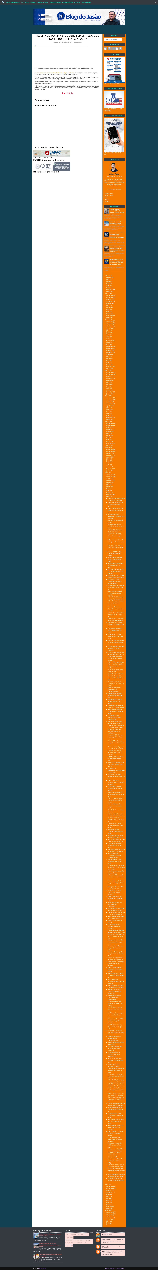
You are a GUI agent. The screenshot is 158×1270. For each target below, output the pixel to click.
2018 (108, 473)
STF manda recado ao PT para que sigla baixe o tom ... (116, 542)
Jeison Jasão (114, 174)
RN (22, 2)
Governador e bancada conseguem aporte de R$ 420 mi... (115, 1076)
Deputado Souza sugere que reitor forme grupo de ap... (116, 975)
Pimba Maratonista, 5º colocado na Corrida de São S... (115, 898)
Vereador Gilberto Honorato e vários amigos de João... (116, 609)
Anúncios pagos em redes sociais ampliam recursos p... (116, 642)
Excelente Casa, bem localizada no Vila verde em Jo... (115, 825)
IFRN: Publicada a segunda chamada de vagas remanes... (116, 648)
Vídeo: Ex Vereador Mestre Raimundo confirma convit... (116, 603)
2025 (108, 293)
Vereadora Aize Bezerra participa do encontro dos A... (116, 624)
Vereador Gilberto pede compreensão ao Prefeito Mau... (115, 954)
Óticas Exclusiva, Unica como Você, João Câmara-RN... (116, 678)
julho (109, 279)
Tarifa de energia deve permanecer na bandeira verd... (115, 1060)
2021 (108, 396)
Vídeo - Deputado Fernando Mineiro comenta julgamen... (116, 782)
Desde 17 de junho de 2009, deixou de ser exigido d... (114, 892)
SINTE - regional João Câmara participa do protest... (114, 553)
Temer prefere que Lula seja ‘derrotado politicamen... (115, 904)
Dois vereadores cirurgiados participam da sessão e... (116, 981)
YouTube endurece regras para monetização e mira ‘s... (116, 1015)
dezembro (111, 295)
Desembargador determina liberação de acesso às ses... (116, 1070)
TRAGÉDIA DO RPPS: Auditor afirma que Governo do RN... (114, 1155)
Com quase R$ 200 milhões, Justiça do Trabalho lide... (114, 1054)
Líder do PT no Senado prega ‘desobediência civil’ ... (116, 743)
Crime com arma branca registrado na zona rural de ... (116, 1170)
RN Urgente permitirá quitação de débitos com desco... (115, 1003)
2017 (108, 1184)
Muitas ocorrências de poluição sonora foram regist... (115, 1145)
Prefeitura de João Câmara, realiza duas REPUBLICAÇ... (114, 717)
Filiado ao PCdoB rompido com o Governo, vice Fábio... (116, 1121)
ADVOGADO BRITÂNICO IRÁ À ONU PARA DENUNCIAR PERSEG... (115, 532)
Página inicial (109, 193)
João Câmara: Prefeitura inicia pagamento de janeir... (115, 565)
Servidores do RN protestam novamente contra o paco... (114, 581)
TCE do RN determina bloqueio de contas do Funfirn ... (115, 806)
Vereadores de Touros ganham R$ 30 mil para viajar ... (115, 788)
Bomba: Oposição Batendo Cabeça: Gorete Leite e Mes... (116, 615)
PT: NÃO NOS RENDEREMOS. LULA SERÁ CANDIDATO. (116, 770)
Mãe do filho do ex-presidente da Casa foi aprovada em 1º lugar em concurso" (78, 1242)
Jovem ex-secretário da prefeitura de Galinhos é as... (115, 1109)
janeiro (109, 291)
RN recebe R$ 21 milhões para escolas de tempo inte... (115, 942)
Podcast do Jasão (42, 2)
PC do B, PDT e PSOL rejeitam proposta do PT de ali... (115, 636)
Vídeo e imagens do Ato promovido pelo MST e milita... (115, 800)
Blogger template (109, 1268)
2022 (108, 370)
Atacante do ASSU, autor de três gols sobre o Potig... (115, 1161)
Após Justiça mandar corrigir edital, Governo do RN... (116, 526)
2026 (108, 275)
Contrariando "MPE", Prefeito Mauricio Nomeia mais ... (116, 820)
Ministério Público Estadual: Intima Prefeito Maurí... (115, 831)
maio (109, 283)
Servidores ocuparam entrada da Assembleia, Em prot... (116, 776)
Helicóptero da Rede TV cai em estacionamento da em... (116, 794)
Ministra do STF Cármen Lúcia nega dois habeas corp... (115, 737)
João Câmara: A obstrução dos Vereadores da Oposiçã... (116, 963)
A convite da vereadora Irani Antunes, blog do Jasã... (115, 630)
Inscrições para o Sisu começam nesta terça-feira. (115, 861)
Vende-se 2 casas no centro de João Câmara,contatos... (114, 689)
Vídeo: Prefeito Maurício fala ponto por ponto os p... (115, 510)
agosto (110, 277)
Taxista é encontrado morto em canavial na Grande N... (114, 991)
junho (109, 281)
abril (109, 285)
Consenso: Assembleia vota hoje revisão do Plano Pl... (116, 1032)
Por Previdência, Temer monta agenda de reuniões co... (116, 1090)
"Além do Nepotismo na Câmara (74, 1235)
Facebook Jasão (67, 2)
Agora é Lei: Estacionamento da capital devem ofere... (116, 871)
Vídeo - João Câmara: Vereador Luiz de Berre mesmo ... (115, 969)
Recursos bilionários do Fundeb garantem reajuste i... (116, 1180)
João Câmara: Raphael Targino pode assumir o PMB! (115, 559)
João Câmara (15, 2)
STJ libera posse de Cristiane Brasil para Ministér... (114, 926)
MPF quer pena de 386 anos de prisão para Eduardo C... (115, 1048)
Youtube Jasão (86, 2)
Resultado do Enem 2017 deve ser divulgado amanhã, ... (115, 1021)
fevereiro (110, 289)
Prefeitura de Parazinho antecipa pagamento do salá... (115, 695)
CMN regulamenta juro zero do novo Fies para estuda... (115, 658)
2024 (108, 319)
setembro (110, 301)
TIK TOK (77, 2)
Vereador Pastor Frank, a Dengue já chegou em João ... (115, 948)
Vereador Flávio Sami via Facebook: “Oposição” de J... (115, 547)
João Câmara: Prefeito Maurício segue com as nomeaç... (115, 752)
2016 (108, 1210)
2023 (108, 344)
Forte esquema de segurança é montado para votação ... (116, 516)
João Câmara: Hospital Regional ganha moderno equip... (115, 711)
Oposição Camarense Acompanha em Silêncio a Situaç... (116, 683)
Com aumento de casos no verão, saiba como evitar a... (116, 587)
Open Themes (120, 1268)
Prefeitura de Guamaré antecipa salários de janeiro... (115, 701)
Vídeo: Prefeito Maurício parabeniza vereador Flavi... (115, 504)
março (109, 287)
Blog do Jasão (42, 1268)
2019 (108, 447)
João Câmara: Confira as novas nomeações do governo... (115, 1127)
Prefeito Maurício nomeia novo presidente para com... (115, 758)
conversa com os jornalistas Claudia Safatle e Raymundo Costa (55, 73)
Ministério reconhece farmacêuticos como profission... (114, 731)
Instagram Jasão (55, 2)
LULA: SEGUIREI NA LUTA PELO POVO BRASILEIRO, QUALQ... (116, 764)
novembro (110, 297)
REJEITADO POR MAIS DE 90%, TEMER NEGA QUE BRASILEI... (116, 571)
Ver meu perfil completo (114, 189)
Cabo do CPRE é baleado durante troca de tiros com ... (116, 877)
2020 (108, 421)
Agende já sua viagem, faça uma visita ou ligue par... (115, 1009)
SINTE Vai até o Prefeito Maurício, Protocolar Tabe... (115, 1133)
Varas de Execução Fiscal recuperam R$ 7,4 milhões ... (116, 883)
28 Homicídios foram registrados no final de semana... (115, 1139)
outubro (110, 299)
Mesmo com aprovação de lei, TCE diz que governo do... (116, 936)
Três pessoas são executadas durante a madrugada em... (114, 855)
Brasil (27, 2)
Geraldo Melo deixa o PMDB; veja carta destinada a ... (114, 997)
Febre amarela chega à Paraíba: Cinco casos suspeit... (115, 593)
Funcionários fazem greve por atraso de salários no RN (116, 1099)
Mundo (32, 2)
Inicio (8, 2)
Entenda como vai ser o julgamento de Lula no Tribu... (115, 845)
